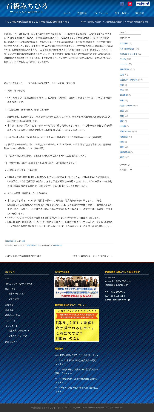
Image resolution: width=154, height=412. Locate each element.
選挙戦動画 (125, 152)
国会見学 (9, 310)
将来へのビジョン (16, 293)
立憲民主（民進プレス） (19, 330)
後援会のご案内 (12, 315)
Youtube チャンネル (128, 54)
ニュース (124, 64)
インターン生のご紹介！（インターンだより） (92, 256)
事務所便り (125, 69)
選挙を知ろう (11, 342)
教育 (122, 116)
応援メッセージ (127, 105)
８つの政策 (13, 299)
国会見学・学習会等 (129, 80)
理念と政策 (121, 13)
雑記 (122, 157)
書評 (122, 121)
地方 (122, 85)
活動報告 (91, 22)
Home (83, 22)
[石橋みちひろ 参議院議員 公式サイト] (27, 14)
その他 (123, 59)
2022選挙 (124, 43)
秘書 (23, 241)
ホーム (67, 13)
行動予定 (139, 13)
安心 (122, 90)
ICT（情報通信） (127, 49)
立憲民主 (82, 13)
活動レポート (35, 245)
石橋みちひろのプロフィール (18, 283)
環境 (122, 142)
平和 (122, 100)
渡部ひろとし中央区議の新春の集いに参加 (23, 256)
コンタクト (10, 320)
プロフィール (101, 13)
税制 (122, 147)
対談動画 (124, 95)
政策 (122, 111)
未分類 (123, 126)
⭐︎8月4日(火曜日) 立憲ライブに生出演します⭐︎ (76, 355)
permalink (57, 245)
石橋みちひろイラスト (18, 336)
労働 (98, 22)
